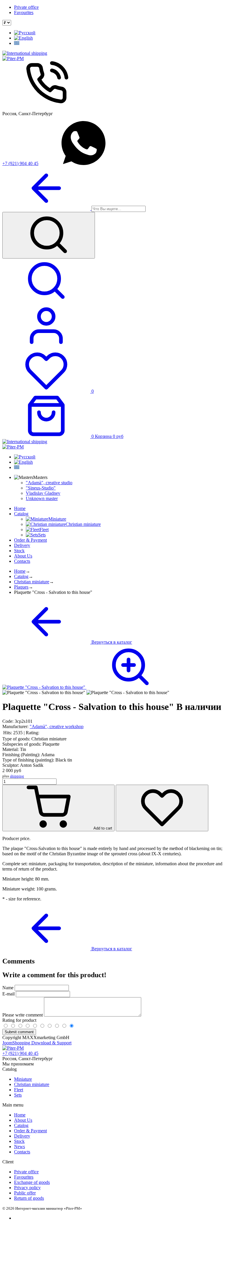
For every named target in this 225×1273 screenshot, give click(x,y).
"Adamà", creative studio (49, 482)
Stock (19, 550)
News (19, 1146)
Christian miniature (31, 581)
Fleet (18, 1089)
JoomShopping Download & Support (36, 1042)
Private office (26, 7)
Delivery (22, 545)
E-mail (8, 993)
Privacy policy (27, 1187)
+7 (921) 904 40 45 (20, 163)
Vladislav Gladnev (43, 493)
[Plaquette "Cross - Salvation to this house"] (88, 687)
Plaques (21, 586)
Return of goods (29, 1198)
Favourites (23, 12)
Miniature (23, 1079)
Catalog (21, 513)
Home (19, 508)
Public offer (25, 1192)
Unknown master (42, 498)
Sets (18, 1094)
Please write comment (23, 1014)
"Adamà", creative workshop (56, 726)
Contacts (22, 561)
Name (7, 987)
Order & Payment (30, 540)
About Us (23, 555)
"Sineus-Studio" (41, 487)
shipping (17, 776)
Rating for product (19, 1020)
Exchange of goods (32, 1182)
